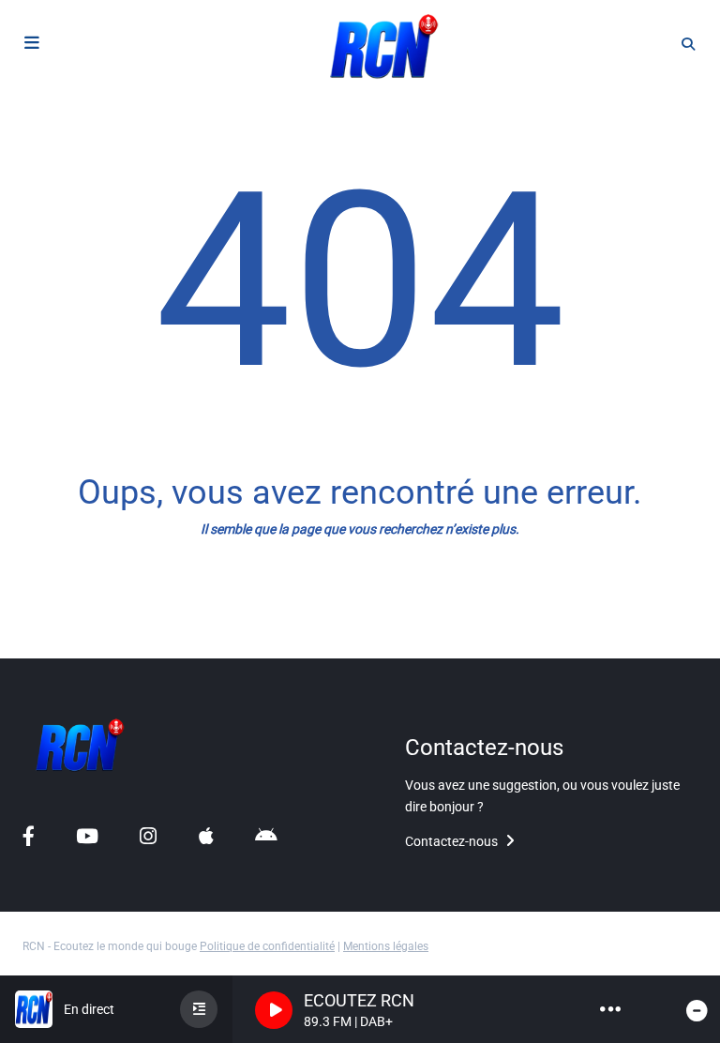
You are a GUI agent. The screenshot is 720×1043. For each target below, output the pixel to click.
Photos (46, 644)
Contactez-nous (453, 841)
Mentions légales (385, 946)
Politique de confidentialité (267, 946)
